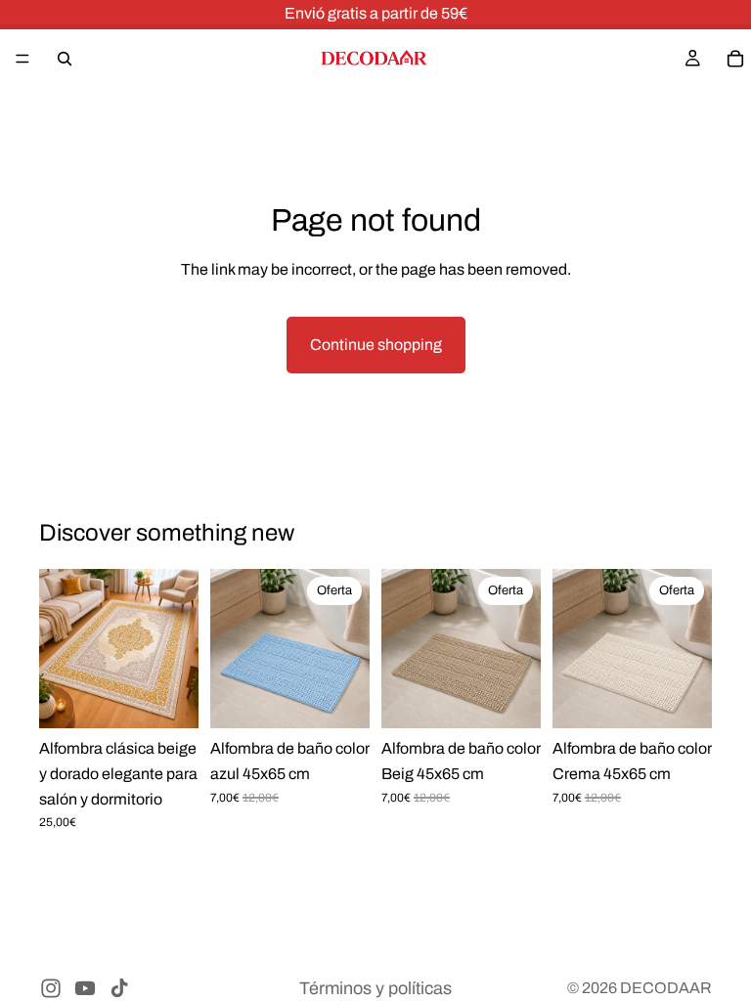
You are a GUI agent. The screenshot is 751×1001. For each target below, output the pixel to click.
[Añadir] (339, 701)
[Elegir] (168, 701)
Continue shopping (376, 344)
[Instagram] (51, 988)
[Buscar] (64, 58)
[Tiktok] (119, 988)
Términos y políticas (375, 988)
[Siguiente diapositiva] (177, 649)
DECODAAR (666, 987)
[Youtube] (85, 988)
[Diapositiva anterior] (60, 649)
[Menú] (22, 58)
